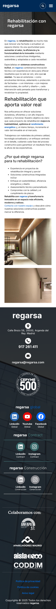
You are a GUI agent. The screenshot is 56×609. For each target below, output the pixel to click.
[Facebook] (40, 416)
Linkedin (14, 423)
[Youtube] (27, 416)
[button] (43, 6)
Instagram (34, 453)
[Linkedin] (14, 416)
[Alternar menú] (51, 5)
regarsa (11, 40)
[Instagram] (34, 446)
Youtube (27, 423)
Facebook (41, 423)
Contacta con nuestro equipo (18, 205)
